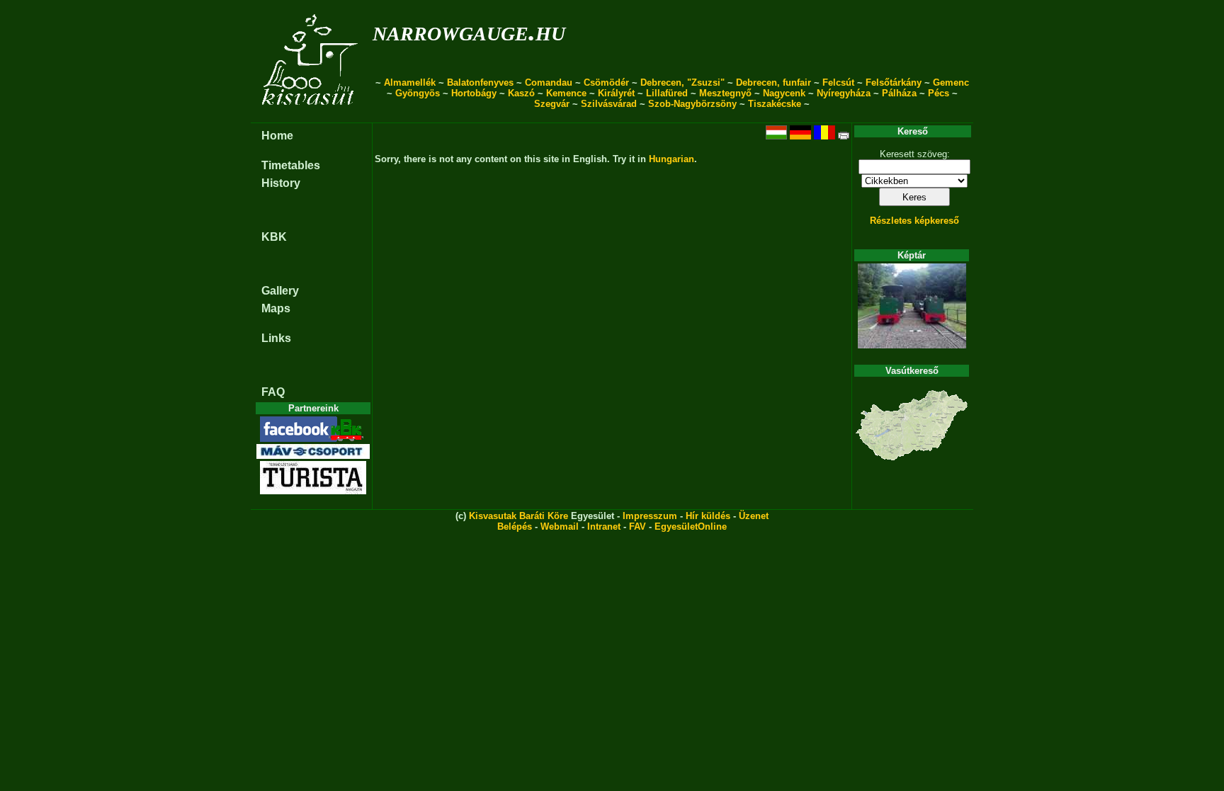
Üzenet (754, 516)
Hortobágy (474, 93)
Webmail (559, 526)
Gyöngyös (417, 93)
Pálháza (899, 93)
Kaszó (521, 93)
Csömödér (606, 82)
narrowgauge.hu (469, 31)
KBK (274, 237)
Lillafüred (667, 93)
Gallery (280, 291)
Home (277, 136)
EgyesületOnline (690, 526)
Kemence (566, 93)
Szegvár (552, 103)
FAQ (273, 392)
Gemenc (951, 82)
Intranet (603, 526)
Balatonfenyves (480, 82)
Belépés (514, 526)
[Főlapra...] (311, 115)
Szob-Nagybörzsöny (692, 103)
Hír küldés (708, 516)
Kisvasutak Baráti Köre (518, 516)
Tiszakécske (774, 103)
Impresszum (650, 516)
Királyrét (616, 93)
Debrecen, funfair (773, 82)
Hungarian (671, 159)
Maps (275, 308)
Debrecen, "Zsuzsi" (682, 82)
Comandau (548, 82)
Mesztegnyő (725, 93)
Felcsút (838, 82)
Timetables (290, 165)
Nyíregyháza (844, 93)
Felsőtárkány (894, 82)
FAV (637, 526)
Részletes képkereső (914, 220)
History (280, 183)
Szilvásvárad (609, 103)
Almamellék (410, 82)
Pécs (938, 93)
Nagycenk (784, 93)
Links (276, 338)
